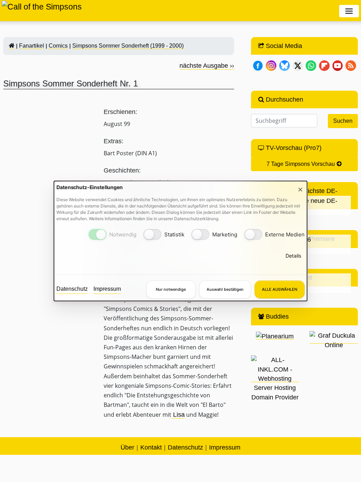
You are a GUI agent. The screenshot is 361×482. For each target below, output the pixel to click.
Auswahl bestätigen (225, 289)
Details (293, 256)
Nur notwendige (171, 289)
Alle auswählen (279, 289)
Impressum (107, 289)
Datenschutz (72, 289)
